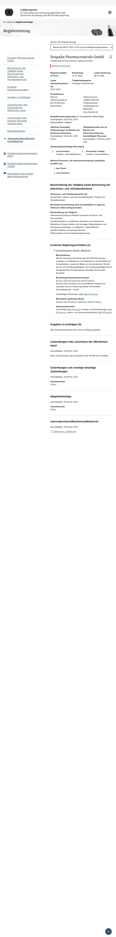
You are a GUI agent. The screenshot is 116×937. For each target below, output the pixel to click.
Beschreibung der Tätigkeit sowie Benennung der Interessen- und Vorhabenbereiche (17, 74)
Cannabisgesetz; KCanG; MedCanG (73, 250)
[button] (109, 12)
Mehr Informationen (17, 176)
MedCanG (82, 302)
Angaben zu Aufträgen (19, 97)
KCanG (59, 302)
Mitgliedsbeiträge (16, 131)
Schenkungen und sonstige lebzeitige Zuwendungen (17, 121)
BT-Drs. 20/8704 (63, 280)
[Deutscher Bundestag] (11, 12)
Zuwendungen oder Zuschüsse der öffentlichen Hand (17, 108)
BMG (81, 294)
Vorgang (76, 280)
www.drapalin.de (90, 112)
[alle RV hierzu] (87, 280)
